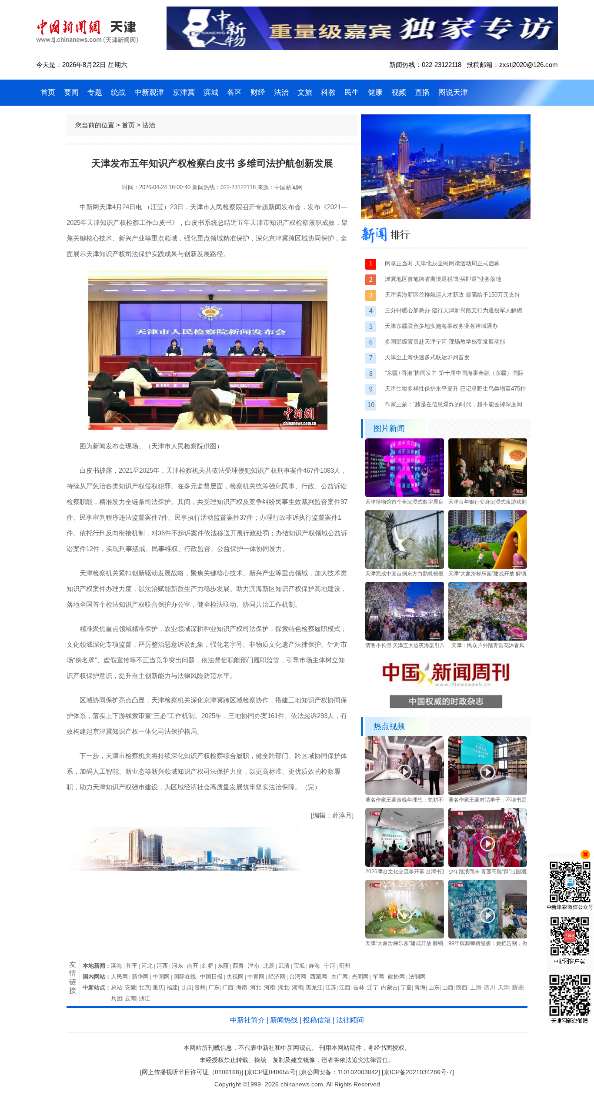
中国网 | (163, 976)
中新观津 (149, 92)
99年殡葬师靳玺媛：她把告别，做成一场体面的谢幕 (508, 943)
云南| (132, 998)
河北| (257, 987)
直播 (422, 92)
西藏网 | (320, 976)
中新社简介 (247, 1020)
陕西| (463, 987)
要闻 (71, 92)
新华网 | (142, 976)
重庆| (160, 987)
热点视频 (389, 726)
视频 (398, 92)
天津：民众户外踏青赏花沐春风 (487, 645)
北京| (146, 987)
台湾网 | (299, 976)
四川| (491, 987)
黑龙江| (315, 987)
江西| (346, 987)
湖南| (299, 987)
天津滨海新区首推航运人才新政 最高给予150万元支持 (452, 294)
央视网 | (237, 976)
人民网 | (121, 976)
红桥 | (209, 965)
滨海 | (118, 965)
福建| (173, 987)
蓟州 (344, 965)
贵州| (201, 987)
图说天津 (453, 92)
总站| (118, 987)
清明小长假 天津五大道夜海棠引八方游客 (413, 645)
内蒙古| (390, 987)
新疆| (519, 987)
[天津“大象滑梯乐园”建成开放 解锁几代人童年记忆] (487, 567)
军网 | (380, 976)
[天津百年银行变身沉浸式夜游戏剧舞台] (487, 495)
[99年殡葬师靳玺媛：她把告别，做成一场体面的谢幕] (487, 937)
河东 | (179, 965)
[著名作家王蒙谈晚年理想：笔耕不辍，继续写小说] (404, 793)
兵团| (118, 998)
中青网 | (257, 976)
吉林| (360, 987)
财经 (257, 92)
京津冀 (184, 92)
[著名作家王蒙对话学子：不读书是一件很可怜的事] (487, 793)
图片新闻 (389, 428)
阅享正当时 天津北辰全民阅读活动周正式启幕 (442, 263)
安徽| (132, 987)
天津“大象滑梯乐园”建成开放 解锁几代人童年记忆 (505, 574)
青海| (421, 987)
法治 (281, 92)
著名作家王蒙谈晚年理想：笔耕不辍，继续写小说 (422, 800)
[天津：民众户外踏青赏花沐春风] (487, 639)
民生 (351, 92)
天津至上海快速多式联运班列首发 (427, 357)
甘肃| (187, 987)
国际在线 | (187, 976)
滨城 (211, 92)
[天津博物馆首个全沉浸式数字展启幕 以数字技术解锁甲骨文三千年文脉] (404, 495)
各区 (234, 92)
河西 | (164, 965)
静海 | (316, 965)
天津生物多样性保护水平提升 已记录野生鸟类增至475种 (455, 388)
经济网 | (278, 976)
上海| (477, 987)
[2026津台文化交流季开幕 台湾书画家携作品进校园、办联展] (404, 865)
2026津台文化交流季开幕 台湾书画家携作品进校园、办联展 (434, 872)
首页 (47, 92)
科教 (328, 92)
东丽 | (225, 965)
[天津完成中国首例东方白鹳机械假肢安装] (404, 567)
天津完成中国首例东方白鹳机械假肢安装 (412, 574)
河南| (271, 987)
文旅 (304, 92)
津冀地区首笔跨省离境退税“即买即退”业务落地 (443, 279)
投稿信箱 (317, 1020)
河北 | (149, 965)
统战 (118, 92)
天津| (505, 987)
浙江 (144, 998)
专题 (94, 92)
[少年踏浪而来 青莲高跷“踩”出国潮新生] (487, 865)
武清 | (286, 965)
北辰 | (270, 965)
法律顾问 (350, 1020)
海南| (243, 987)
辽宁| (374, 987)
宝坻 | (301, 965)
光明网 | (362, 976)
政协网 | (398, 976)
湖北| (285, 987)
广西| (229, 987)
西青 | (240, 965)
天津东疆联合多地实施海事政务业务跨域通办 (441, 326)
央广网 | (341, 976)
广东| (215, 987)
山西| (449, 987)
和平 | (133, 965)
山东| (435, 987)
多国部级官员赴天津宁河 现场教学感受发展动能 (445, 341)
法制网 (417, 976)
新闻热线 (284, 1020)
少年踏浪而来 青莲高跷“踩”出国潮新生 (492, 872)
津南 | (255, 965)
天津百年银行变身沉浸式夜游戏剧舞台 (492, 502)
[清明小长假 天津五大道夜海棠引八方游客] (404, 639)
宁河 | (331, 965)
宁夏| (407, 987)
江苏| (332, 987)
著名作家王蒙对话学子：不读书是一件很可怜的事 (505, 800)
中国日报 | (213, 976)
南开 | (194, 965)
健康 (375, 92)
